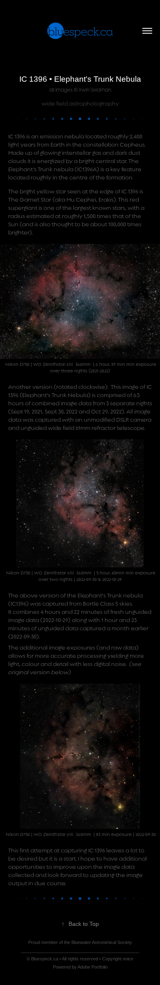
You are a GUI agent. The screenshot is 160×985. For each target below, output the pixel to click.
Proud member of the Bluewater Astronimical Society (80, 942)
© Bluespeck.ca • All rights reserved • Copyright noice (80, 958)
